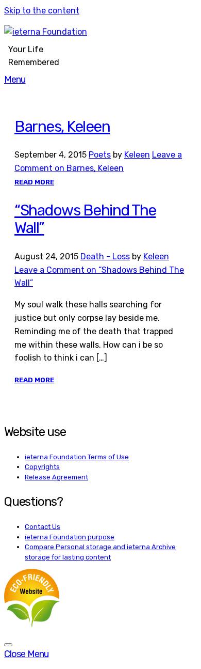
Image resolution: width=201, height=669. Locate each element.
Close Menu (26, 654)
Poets (100, 155)
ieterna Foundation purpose (69, 537)
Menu (14, 79)
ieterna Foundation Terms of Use (77, 457)
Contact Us (42, 527)
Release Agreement (56, 477)
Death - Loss (105, 256)
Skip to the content (41, 10)
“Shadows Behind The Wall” (85, 219)
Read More (34, 182)
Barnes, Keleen (62, 126)
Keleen (137, 155)
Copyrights (42, 467)
